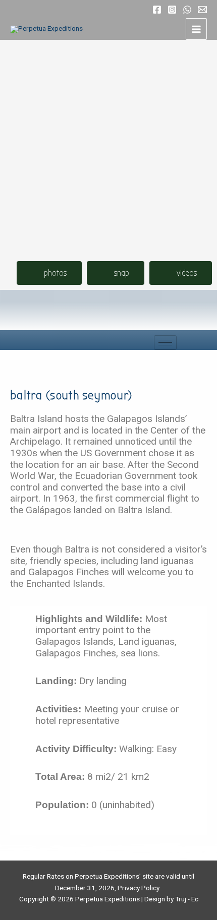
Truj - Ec (186, 899)
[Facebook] (156, 9)
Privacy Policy (138, 888)
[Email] (202, 9)
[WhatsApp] (187, 9)
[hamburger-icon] (165, 342)
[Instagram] (172, 9)
